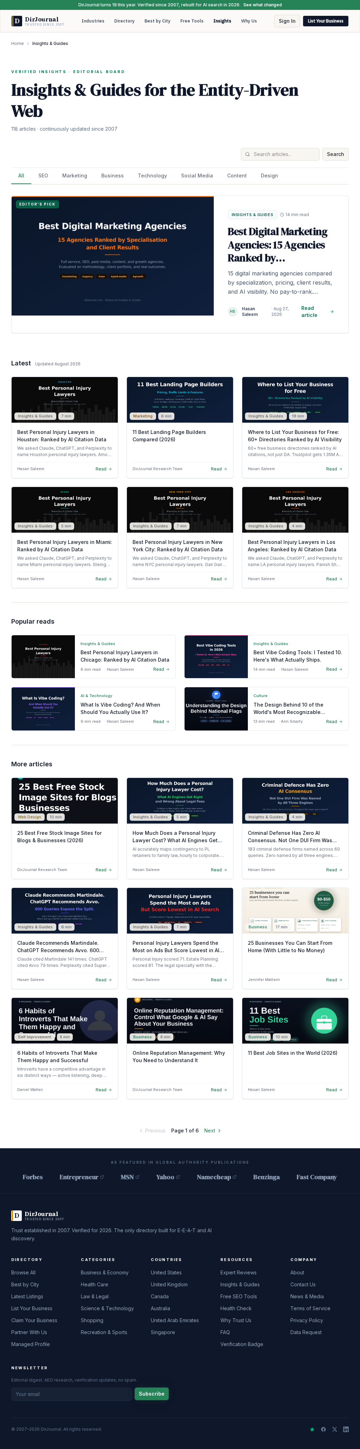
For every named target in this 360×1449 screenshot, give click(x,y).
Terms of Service (310, 1308)
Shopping (92, 1320)
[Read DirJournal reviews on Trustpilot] (312, 1429)
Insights (222, 21)
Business (112, 175)
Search (335, 154)
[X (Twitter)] (335, 1429)
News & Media (307, 1296)
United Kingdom (169, 1284)
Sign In (287, 21)
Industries (93, 21)
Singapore (163, 1332)
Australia (160, 1308)
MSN (127, 1176)
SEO (43, 175)
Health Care (94, 1284)
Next (209, 1130)
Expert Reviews (238, 1272)
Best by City (157, 21)
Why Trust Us (235, 1320)
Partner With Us (29, 1332)
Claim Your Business (34, 1320)
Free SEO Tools (238, 1296)
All (21, 175)
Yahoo (165, 1176)
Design (269, 175)
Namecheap (214, 1176)
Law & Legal (95, 1296)
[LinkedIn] (346, 1429)
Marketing (74, 175)
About (297, 1272)
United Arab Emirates (175, 1320)
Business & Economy (105, 1272)
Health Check (236, 1308)
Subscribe (152, 1394)
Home (17, 43)
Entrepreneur (79, 1176)
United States (166, 1272)
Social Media (197, 175)
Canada (160, 1296)
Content (237, 175)
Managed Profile (30, 1344)
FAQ (225, 1332)
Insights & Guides (240, 1284)
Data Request (306, 1332)
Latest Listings (27, 1296)
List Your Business (325, 21)
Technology (152, 175)
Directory (124, 21)
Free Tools (192, 21)
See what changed (262, 4)
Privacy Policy (306, 1320)
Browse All (23, 1272)
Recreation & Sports (104, 1332)
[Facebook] (323, 1429)
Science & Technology (107, 1308)
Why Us (249, 21)
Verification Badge (241, 1344)
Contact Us (303, 1284)
